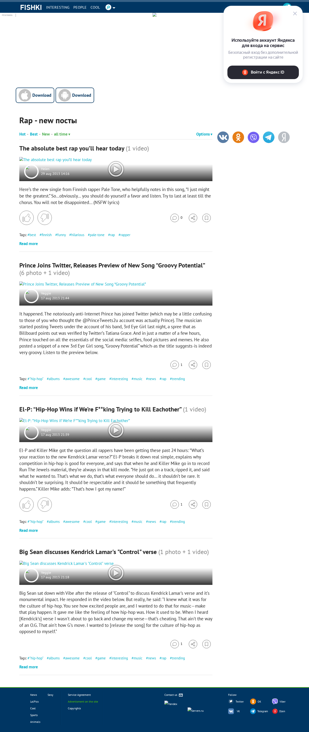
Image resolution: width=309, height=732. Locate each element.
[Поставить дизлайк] (44, 218)
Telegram (262, 711)
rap (112, 235)
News (33, 695)
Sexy (50, 695)
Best (34, 134)
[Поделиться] (193, 218)
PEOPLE (80, 7)
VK (238, 711)
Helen (45, 169)
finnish (47, 235)
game (101, 378)
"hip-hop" (36, 378)
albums (54, 378)
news (152, 378)
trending (178, 378)
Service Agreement (79, 695)
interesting (119, 378)
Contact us (171, 695)
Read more (28, 243)
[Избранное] (206, 218)
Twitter (240, 701)
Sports (34, 715)
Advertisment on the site (83, 701)
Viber (283, 701)
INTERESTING (58, 7)
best (32, 235)
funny (61, 235)
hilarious (77, 235)
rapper (125, 235)
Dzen (282, 711)
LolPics (34, 701)
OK (259, 701)
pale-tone (97, 235)
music (137, 378)
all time (61, 134)
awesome (72, 378)
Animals (35, 722)
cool (88, 378)
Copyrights (74, 708)
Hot (22, 134)
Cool (95, 7)
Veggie (46, 293)
